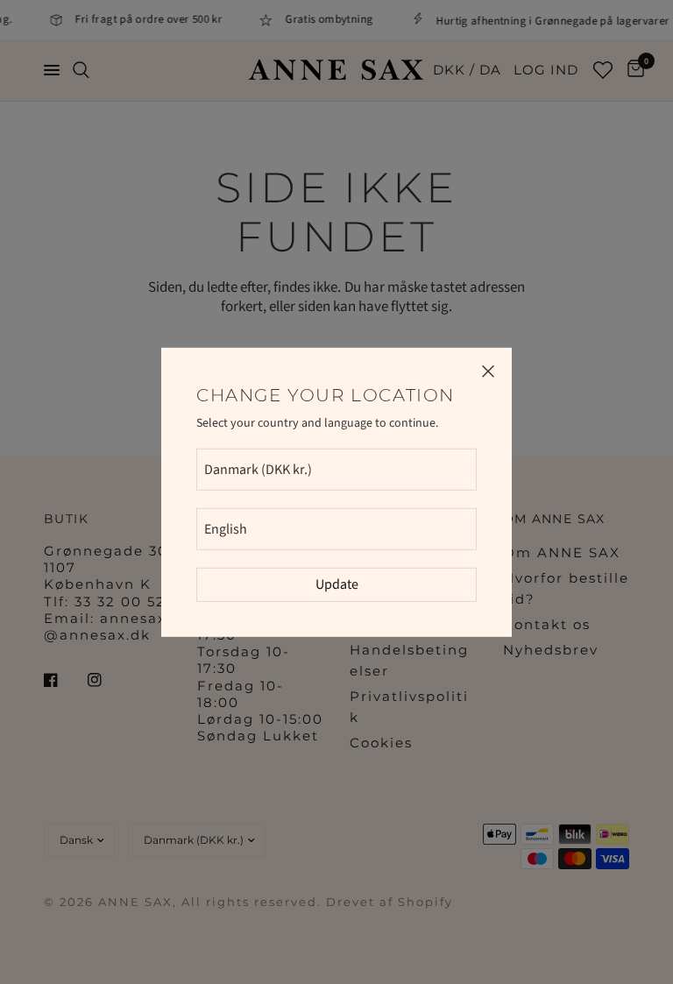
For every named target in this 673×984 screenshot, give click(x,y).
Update (336, 584)
